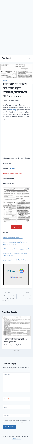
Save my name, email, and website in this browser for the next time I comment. (17, 421)
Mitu (5, 100)
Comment (7, 374)
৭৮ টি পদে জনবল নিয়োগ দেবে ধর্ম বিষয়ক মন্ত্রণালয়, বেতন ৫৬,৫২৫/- (8, 296)
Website (6, 415)
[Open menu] (29, 58)
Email (5, 407)
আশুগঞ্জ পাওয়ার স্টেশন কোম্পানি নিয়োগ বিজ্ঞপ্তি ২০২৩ (15, 260)
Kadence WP (16, 439)
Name (6, 399)
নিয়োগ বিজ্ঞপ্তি (12, 110)
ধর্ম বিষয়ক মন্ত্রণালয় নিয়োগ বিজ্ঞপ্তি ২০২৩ (13, 238)
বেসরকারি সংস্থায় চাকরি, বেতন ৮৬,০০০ (25, 295)
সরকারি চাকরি (5, 80)
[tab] (13, 350)
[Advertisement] (16, 38)
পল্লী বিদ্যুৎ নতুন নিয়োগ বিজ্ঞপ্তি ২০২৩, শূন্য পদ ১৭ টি (16, 249)
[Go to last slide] (4, 333)
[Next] (28, 333)
